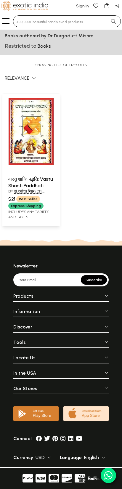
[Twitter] (47, 438)
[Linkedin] (70, 438)
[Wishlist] (95, 5)
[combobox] (59, 21)
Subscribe (94, 280)
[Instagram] (63, 438)
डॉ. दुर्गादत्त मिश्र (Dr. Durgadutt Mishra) (27, 193)
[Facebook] (39, 438)
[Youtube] (79, 438)
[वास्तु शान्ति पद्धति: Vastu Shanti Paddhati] (31, 164)
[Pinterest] (55, 438)
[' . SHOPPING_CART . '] (106, 5)
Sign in (82, 6)
